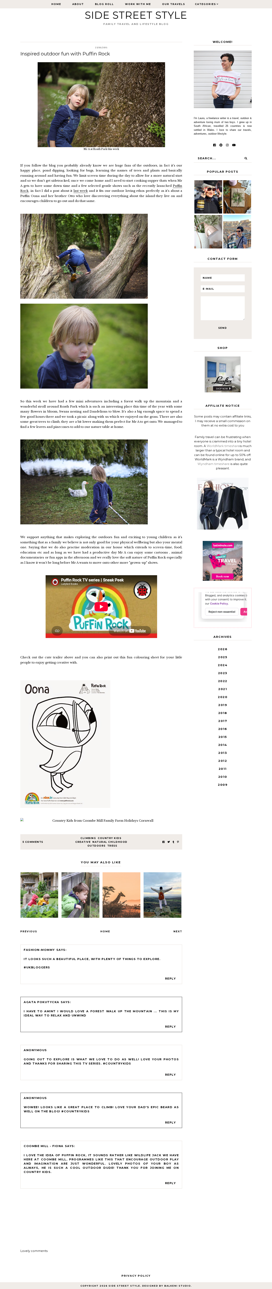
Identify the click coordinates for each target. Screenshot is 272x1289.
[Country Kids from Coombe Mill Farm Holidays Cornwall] (101, 820)
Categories (205, 4)
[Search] (245, 158)
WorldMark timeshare (223, 446)
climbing (88, 838)
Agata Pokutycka (41, 1002)
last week (80, 191)
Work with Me (138, 4)
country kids (109, 838)
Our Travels (173, 4)
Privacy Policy (136, 1275)
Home (56, 4)
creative (83, 841)
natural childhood (109, 841)
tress (112, 845)
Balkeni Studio (177, 1285)
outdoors (96, 845)
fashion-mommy (39, 950)
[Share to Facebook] (163, 842)
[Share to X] (168, 842)
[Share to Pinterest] (178, 842)
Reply (170, 978)
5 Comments (33, 841)
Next (177, 931)
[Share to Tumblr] (173, 842)
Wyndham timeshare (214, 464)
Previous (28, 931)
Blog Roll (104, 4)
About (78, 4)
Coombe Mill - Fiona (44, 1146)
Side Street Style (136, 15)
